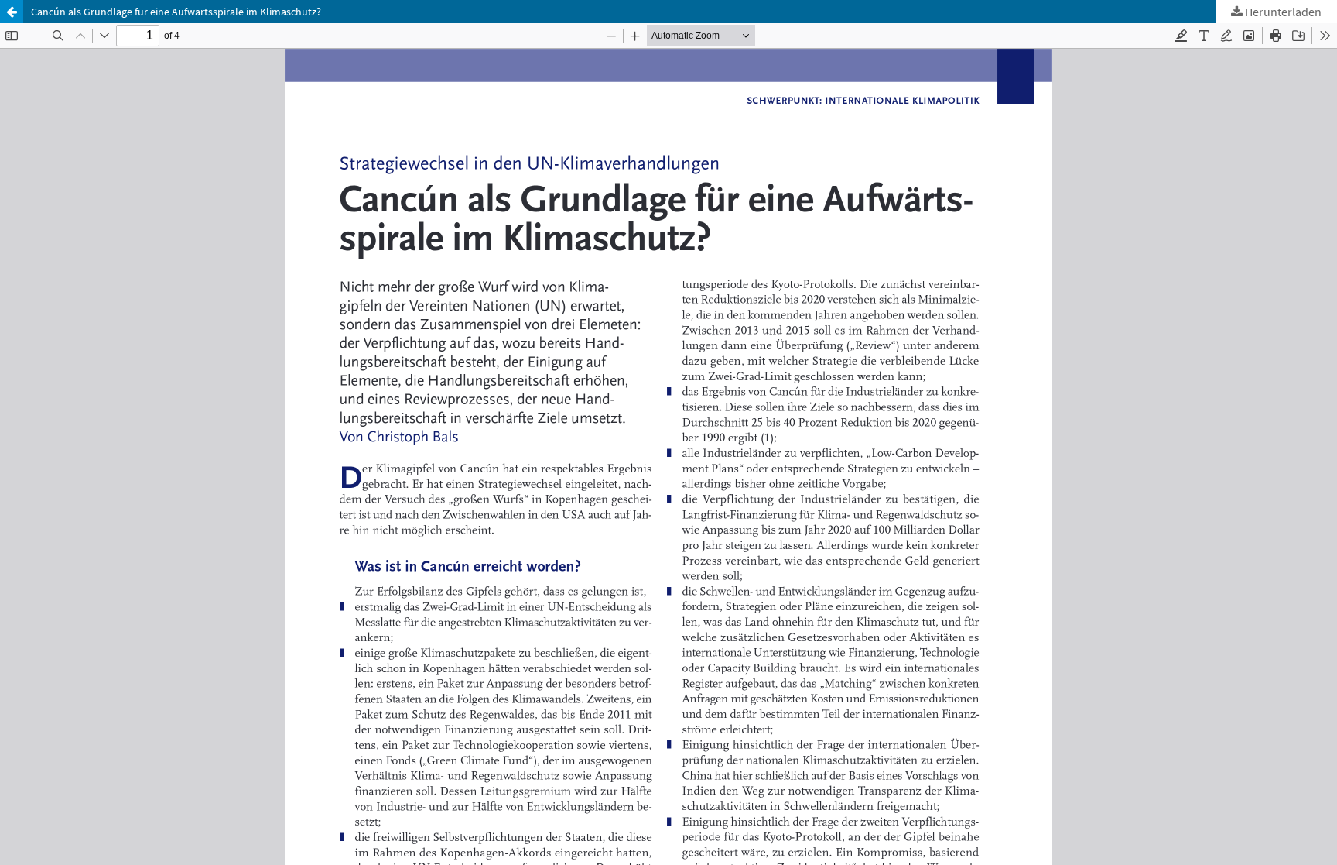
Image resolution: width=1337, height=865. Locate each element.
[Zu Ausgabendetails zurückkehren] (11, 11)
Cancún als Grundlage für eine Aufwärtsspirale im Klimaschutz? (176, 12)
